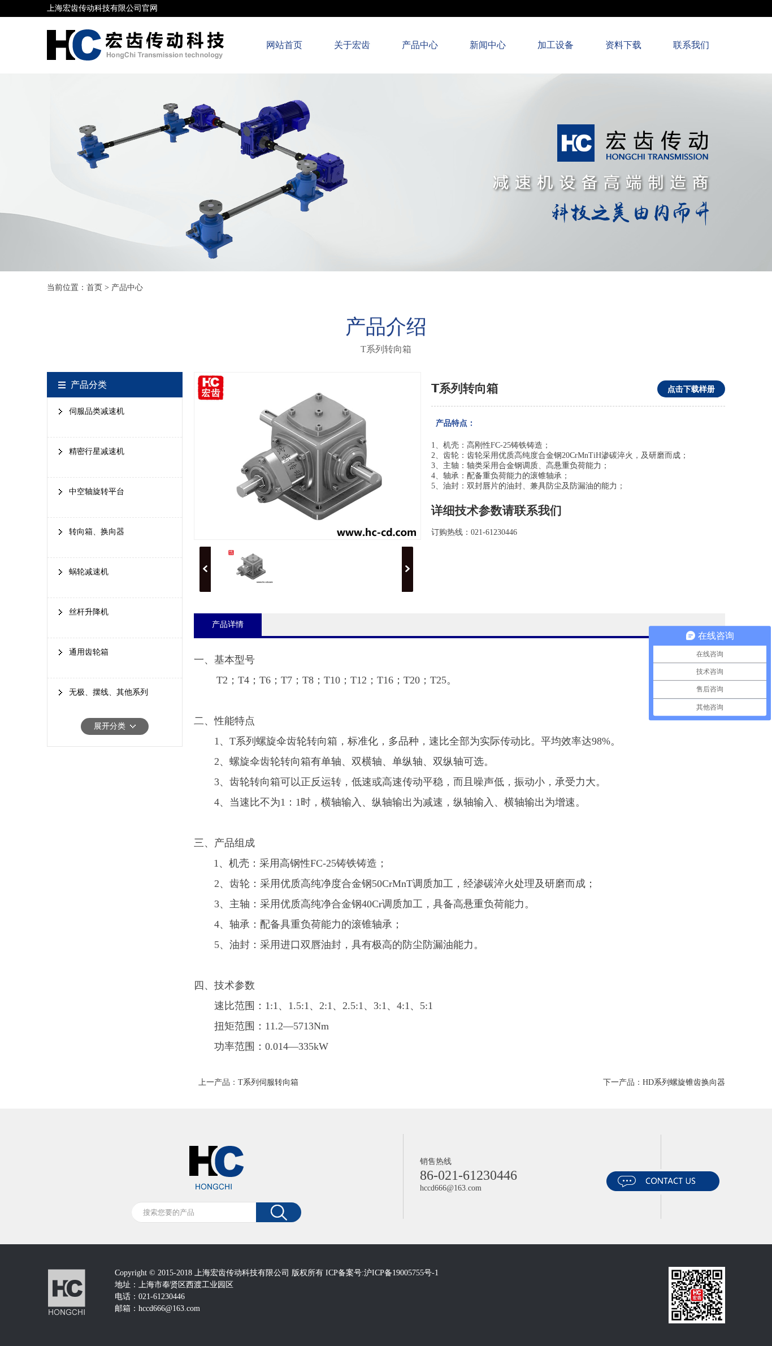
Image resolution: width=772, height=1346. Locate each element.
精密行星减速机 (96, 451)
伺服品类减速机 (96, 411)
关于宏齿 (352, 45)
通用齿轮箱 (89, 652)
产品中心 (420, 45)
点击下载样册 (691, 388)
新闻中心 (488, 45)
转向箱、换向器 (96, 531)
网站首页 (284, 45)
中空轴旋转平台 (96, 491)
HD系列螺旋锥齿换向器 (684, 1082)
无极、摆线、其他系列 (108, 692)
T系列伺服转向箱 (268, 1082)
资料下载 (623, 45)
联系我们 (691, 45)
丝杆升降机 (89, 612)
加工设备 (555, 45)
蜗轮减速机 (89, 572)
